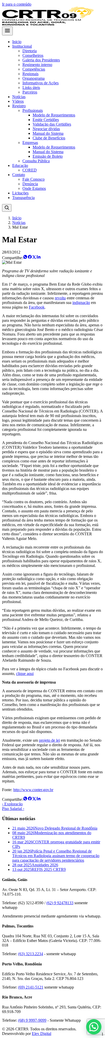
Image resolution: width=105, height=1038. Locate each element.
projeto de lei (49, 740)
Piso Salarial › (13, 808)
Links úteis (31, 87)
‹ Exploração (12, 804)
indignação (81, 302)
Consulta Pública (36, 161)
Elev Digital (41, 1033)
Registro (19, 106)
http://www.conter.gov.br (33, 790)
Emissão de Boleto (48, 156)
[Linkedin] (38, 258)
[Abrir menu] (7, 30)
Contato (18, 174)
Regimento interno (37, 64)
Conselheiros (32, 55)
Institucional (22, 46)
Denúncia (30, 184)
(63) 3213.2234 (30, 954)
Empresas (30, 142)
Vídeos (18, 101)
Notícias (18, 97)
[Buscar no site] (6, 208)
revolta (60, 298)
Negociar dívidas (46, 129)
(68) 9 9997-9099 (32, 1020)
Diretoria (29, 51)
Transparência (23, 197)
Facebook (37, 307)
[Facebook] (30, 258)
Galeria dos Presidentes (41, 60)
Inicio (16, 41)
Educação (20, 165)
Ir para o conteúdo (16, 4)
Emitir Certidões (46, 119)
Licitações (20, 193)
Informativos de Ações (40, 83)
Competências (33, 69)
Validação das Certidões (52, 124)
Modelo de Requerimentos (54, 115)
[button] (93, 1026)
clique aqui (25, 673)
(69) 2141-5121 (30, 987)
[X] (34, 258)
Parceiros (29, 92)
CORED (29, 170)
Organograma (33, 78)
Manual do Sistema (48, 133)
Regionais (30, 74)
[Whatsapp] (25, 258)
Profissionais (32, 110)
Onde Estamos (34, 188)
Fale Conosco (33, 179)
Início (16, 218)
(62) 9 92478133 (59, 903)
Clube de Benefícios (49, 138)
